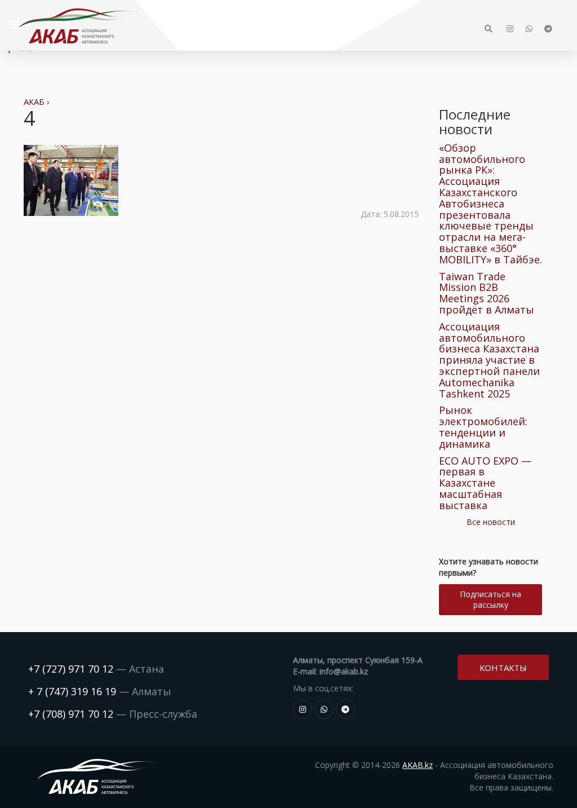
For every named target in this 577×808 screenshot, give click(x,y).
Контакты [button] (503, 667)
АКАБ (34, 101)
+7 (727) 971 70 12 (70, 668)
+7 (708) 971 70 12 (70, 714)
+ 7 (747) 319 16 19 (72, 691)
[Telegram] (345, 709)
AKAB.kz (417, 765)
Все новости (491, 521)
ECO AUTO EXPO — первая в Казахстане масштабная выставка (485, 483)
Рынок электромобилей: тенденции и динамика (483, 426)
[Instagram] (302, 709)
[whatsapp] (324, 709)
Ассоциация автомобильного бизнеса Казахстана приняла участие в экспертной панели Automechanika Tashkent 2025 (489, 360)
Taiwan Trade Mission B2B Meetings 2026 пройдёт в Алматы (486, 293)
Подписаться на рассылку (490, 599)
